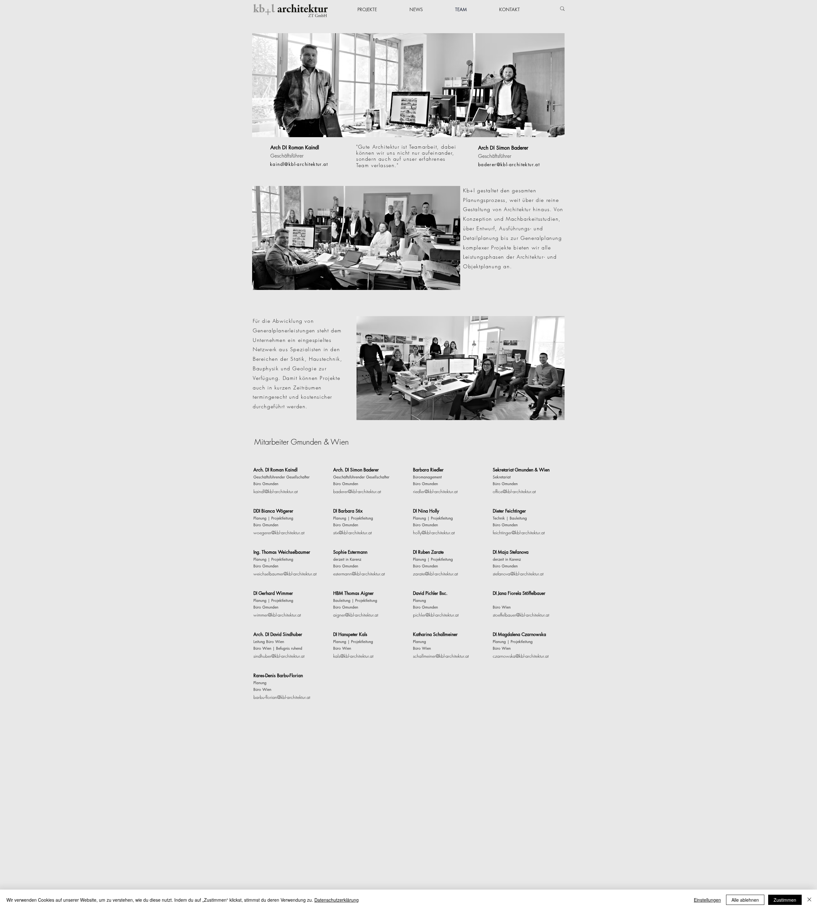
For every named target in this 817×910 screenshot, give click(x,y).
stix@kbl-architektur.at (352, 532)
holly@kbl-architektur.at (434, 532)
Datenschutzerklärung (336, 900)
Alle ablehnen (745, 900)
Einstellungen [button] (707, 900)
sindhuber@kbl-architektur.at (278, 656)
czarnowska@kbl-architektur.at (521, 656)
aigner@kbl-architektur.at (355, 615)
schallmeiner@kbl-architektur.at (441, 656)
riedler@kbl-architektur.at (435, 491)
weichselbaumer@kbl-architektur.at (285, 574)
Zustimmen (785, 900)
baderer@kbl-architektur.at (357, 491)
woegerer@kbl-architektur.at (278, 532)
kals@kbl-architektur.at (353, 656)
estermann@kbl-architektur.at (359, 574)
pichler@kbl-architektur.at (436, 615)
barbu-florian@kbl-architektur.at (281, 697)
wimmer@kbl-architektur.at (277, 615)
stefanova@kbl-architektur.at (518, 574)
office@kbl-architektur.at (514, 491)
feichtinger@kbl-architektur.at (519, 532)
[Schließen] (809, 900)
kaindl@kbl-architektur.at (275, 491)
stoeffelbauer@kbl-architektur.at (521, 615)
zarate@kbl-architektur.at (435, 574)
